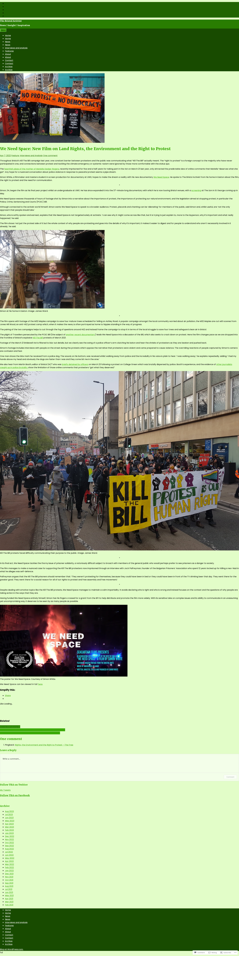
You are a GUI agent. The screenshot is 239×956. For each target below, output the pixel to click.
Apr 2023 (9, 823)
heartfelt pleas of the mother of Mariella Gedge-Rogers (31, 168)
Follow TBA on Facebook (15, 795)
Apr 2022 (9, 861)
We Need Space (161, 177)
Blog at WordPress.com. (11, 949)
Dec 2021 (9, 873)
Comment (230, 777)
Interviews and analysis (16, 47)
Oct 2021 (9, 880)
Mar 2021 (9, 901)
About (8, 54)
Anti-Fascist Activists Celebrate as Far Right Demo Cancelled (30, 732)
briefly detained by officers (75, 364)
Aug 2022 (9, 848)
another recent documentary (80, 334)
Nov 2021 (9, 876)
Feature (15, 155)
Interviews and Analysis (31, 155)
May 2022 (9, 858)
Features (9, 51)
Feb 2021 (9, 904)
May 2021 (9, 895)
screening (196, 190)
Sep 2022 (9, 845)
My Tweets (5, 790)
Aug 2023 (9, 811)
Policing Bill (15, 726)
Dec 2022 (9, 836)
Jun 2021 (9, 892)
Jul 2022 (9, 851)
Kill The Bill (38, 337)
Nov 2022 (9, 839)
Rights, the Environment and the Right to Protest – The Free (44, 744)
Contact (9, 60)
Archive (8, 66)
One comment (50, 155)
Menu (3, 30)
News (7, 41)
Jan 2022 (9, 870)
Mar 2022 (9, 864)
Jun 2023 (9, 817)
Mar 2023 (9, 827)
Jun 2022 (9, 855)
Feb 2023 (9, 830)
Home (8, 35)
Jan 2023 (9, 833)
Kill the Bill (5, 726)
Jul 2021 (8, 889)
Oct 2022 (9, 842)
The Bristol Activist (11, 21)
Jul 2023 (9, 814)
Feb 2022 (9, 867)
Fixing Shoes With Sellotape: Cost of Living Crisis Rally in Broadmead (32, 729)
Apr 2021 (9, 898)
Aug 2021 (9, 886)
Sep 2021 (9, 883)
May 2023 (9, 820)
